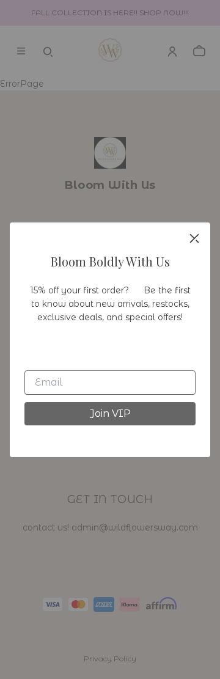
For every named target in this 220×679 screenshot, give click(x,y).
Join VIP (110, 413)
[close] (194, 238)
